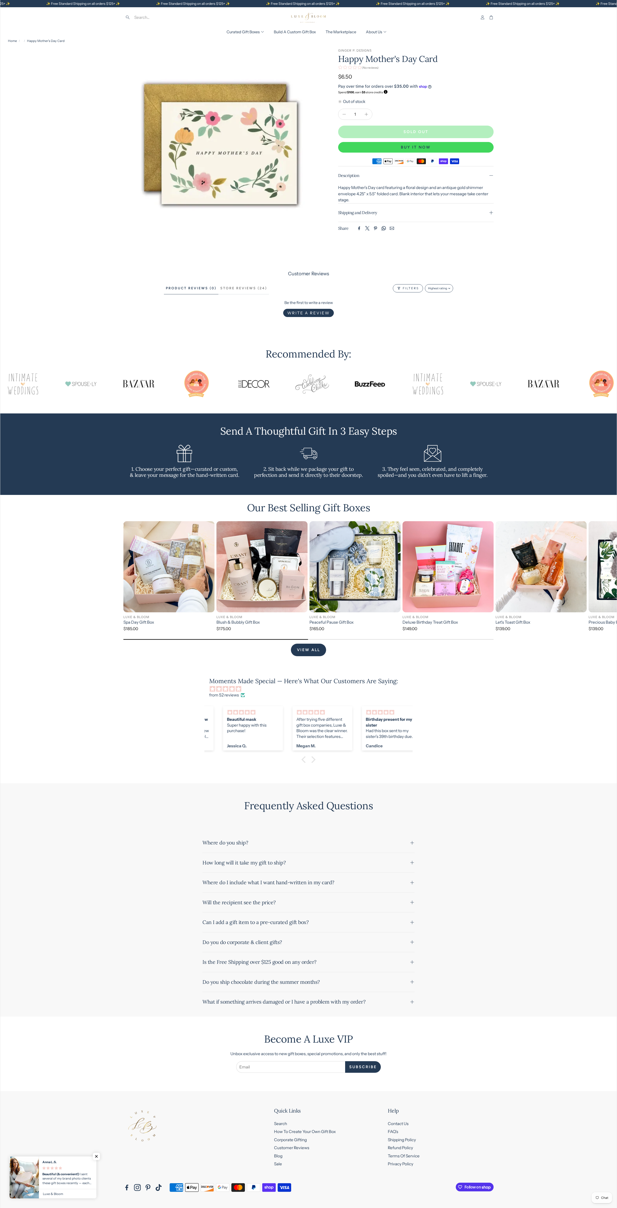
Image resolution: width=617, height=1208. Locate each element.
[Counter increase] (366, 114)
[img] (311, 689)
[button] (158, 17)
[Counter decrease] (344, 114)
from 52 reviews (224, 695)
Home (12, 41)
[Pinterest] (375, 228)
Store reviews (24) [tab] (243, 288)
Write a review (308, 312)
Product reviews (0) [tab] (191, 288)
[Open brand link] (41, 384)
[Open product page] (169, 566)
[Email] (392, 228)
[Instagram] (137, 1187)
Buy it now (416, 147)
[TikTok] (158, 1187)
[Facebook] (359, 228)
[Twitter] (367, 228)
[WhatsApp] (384, 228)
